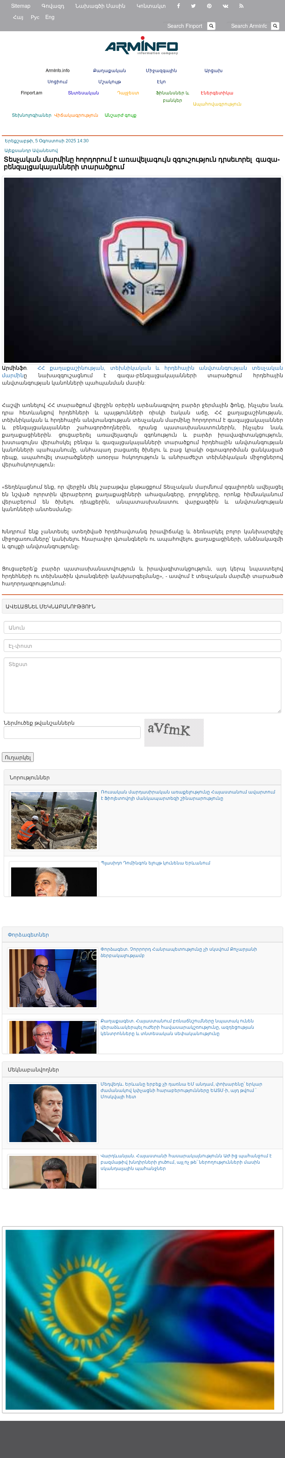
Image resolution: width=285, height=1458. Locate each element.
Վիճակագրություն (76, 114)
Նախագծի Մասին (100, 5)
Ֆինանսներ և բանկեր (172, 96)
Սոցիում (58, 81)
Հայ (18, 16)
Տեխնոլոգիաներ (32, 114)
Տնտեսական (83, 92)
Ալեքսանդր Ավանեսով (31, 150)
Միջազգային (161, 70)
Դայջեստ (128, 92)
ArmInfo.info (58, 70)
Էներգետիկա (217, 92)
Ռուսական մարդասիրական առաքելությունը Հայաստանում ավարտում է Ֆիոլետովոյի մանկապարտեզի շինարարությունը (188, 794)
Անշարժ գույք (121, 114)
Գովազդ (53, 5)
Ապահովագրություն (217, 103)
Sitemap (20, 5)
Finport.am (31, 92)
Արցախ (213, 70)
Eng (50, 16)
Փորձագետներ (28, 934)
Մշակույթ (109, 81)
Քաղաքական (109, 70)
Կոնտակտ (151, 5)
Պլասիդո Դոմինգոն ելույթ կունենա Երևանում (155, 862)
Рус (35, 16)
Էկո (161, 81)
